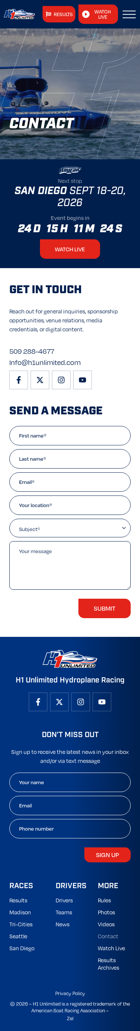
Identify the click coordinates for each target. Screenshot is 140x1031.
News (62, 924)
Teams (64, 912)
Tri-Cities (20, 924)
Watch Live (111, 948)
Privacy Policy (70, 993)
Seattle (18, 936)
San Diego (21, 948)
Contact (108, 936)
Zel (70, 1018)
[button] (129, 14)
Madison (20, 912)
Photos (106, 912)
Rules (104, 900)
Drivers (64, 900)
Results (18, 900)
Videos (106, 924)
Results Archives (108, 964)
